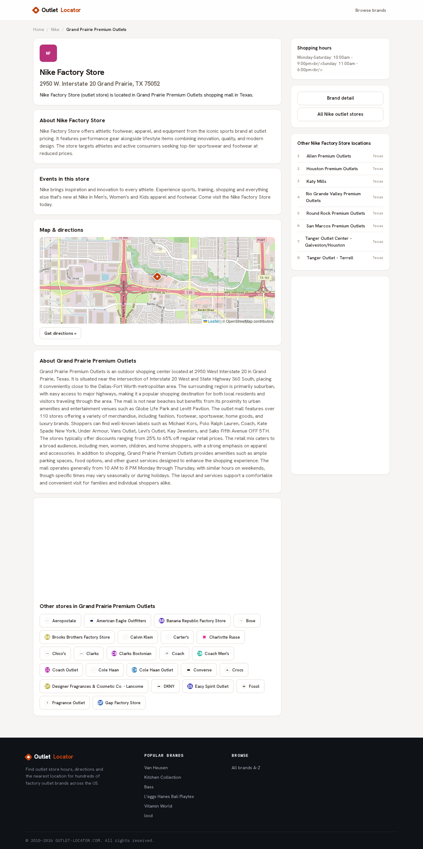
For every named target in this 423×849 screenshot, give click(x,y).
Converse (203, 670)
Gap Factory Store (119, 702)
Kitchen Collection (162, 777)
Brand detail (340, 98)
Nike (55, 29)
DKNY (169, 686)
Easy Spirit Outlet (208, 686)
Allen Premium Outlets (345, 156)
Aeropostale (64, 620)
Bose (250, 620)
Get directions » (60, 333)
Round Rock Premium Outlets (345, 213)
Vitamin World (158, 806)
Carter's (181, 637)
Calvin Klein (141, 637)
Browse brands (370, 10)
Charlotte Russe (224, 637)
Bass (149, 787)
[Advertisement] (157, 550)
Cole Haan (108, 670)
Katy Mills (345, 181)
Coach (178, 653)
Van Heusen (156, 767)
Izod (148, 815)
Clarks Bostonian (131, 653)
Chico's (59, 653)
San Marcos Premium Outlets (345, 226)
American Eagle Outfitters (121, 620)
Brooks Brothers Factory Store (77, 637)
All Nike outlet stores (340, 114)
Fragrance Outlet (68, 702)
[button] (157, 276)
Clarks (92, 653)
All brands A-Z (246, 767)
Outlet (61, 10)
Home (38, 29)
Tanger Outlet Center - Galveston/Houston (344, 241)
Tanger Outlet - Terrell (345, 258)
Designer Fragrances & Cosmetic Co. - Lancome (94, 686)
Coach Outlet (61, 670)
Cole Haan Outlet (152, 670)
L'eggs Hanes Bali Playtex (169, 796)
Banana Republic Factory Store (192, 620)
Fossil (254, 686)
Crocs (237, 670)
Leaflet (213, 321)
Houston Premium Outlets (345, 168)
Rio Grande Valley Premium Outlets (344, 197)
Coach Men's (212, 653)
